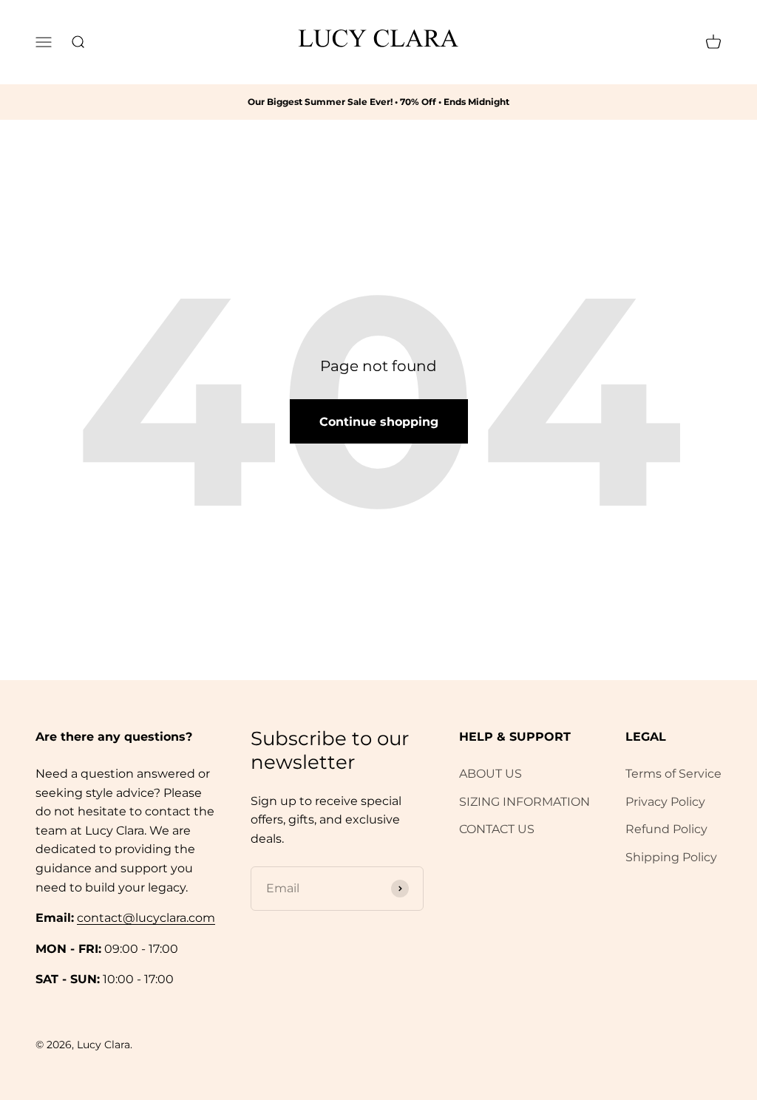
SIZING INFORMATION (524, 802)
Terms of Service (673, 774)
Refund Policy (666, 829)
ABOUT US (490, 774)
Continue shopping (378, 422)
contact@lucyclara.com (146, 918)
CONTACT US (496, 829)
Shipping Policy (671, 857)
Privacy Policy (665, 802)
